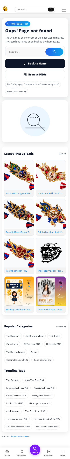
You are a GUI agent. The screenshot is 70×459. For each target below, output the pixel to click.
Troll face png (12, 380)
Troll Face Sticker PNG (35, 411)
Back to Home (37, 63)
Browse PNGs (37, 74)
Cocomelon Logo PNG (17, 359)
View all (62, 153)
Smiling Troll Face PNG (42, 395)
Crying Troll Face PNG (16, 395)
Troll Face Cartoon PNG (17, 418)
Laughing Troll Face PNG (17, 387)
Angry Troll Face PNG (34, 380)
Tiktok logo (54, 335)
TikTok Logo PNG (32, 343)
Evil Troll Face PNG (14, 403)
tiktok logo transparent (39, 403)
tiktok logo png (13, 411)
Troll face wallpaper (15, 352)
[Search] (51, 9)
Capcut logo (12, 343)
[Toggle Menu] (64, 9)
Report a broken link (20, 436)
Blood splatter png (42, 359)
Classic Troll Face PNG (44, 387)
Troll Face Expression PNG (18, 426)
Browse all (61, 326)
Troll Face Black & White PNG (46, 418)
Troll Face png (13, 335)
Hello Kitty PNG (53, 343)
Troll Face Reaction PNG (47, 426)
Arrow (34, 352)
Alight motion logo (34, 335)
